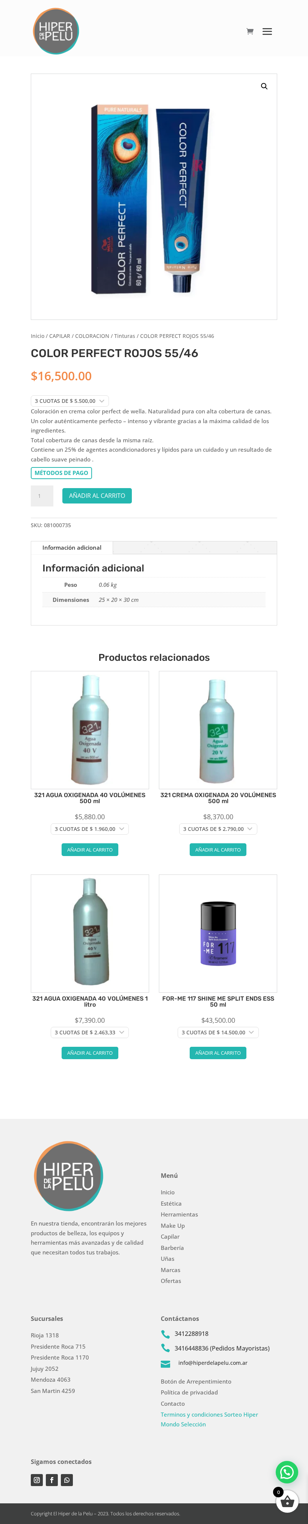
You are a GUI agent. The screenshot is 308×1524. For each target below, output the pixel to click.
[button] (264, 86)
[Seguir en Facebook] (52, 1480)
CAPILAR (59, 335)
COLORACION (92, 335)
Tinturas (124, 335)
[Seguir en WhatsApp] (67, 1480)
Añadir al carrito (97, 495)
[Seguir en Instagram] (37, 1480)
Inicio (37, 335)
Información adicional (71, 547)
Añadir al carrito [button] (90, 849)
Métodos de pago (61, 472)
